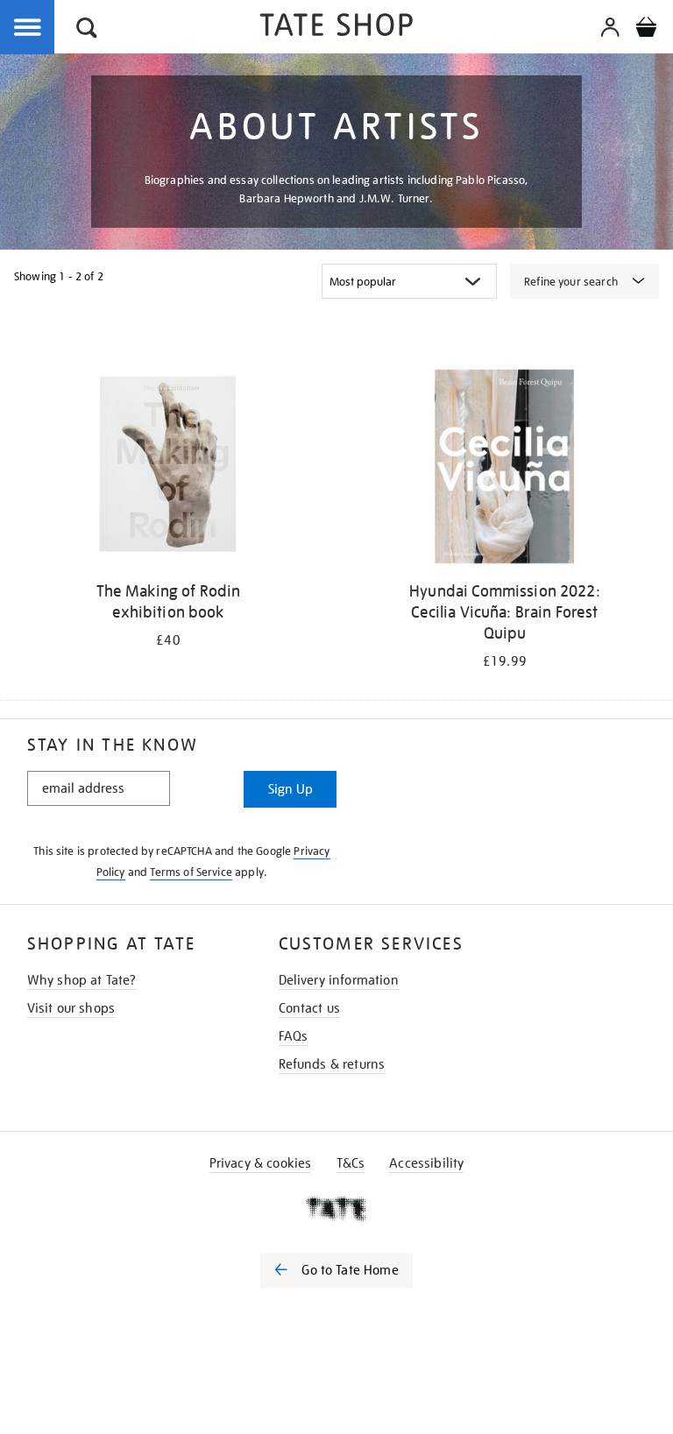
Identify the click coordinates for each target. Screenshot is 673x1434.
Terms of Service (191, 872)
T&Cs (350, 1163)
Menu (28, 28)
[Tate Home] (336, 1209)
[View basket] (646, 30)
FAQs (293, 1036)
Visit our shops (71, 1008)
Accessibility (426, 1163)
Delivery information (339, 980)
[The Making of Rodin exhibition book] (168, 470)
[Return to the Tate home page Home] (336, 27)
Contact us (310, 1008)
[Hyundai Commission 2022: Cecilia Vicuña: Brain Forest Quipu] (505, 470)
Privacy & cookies (260, 1163)
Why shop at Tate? (82, 980)
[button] (86, 30)
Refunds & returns (332, 1064)
